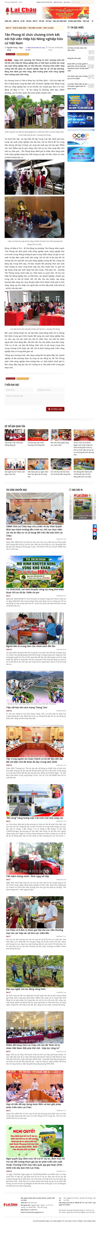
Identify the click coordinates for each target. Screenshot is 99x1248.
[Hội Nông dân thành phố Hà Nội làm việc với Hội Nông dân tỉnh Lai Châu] (84, 464)
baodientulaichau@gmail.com (34, 1212)
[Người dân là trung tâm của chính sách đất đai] (35, 628)
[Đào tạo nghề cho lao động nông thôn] (35, 971)
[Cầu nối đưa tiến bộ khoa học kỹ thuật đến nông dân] (61, 464)
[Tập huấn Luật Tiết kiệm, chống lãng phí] (15, 435)
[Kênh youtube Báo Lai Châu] (95, 530)
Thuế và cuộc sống (19, 28)
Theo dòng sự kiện (34, 28)
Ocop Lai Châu (48, 28)
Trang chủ (8, 21)
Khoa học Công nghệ (60, 21)
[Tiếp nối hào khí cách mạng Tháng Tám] (35, 687)
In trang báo (11, 54)
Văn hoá (28, 21)
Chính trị (16, 21)
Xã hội (22, 21)
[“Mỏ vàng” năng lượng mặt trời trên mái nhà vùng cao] (35, 800)
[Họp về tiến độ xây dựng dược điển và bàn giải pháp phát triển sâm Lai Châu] (35, 1086)
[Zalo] (95, 534)
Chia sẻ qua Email (23, 54)
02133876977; (33, 1210)
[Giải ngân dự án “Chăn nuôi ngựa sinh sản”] (15, 464)
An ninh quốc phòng (74, 21)
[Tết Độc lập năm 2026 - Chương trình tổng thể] (38, 435)
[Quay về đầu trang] (95, 1243)
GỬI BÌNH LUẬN (56, 409)
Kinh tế (35, 21)
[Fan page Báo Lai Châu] (95, 526)
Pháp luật (86, 21)
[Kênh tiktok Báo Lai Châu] (95, 538)
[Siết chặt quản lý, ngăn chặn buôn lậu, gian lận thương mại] (38, 464)
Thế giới (41, 21)
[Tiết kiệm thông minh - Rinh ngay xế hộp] (35, 858)
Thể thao (48, 21)
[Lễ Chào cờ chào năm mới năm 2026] (80, 38)
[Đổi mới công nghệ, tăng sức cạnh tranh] (61, 435)
